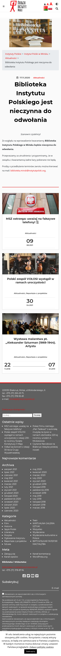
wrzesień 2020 (11, 502)
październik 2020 (12, 499)
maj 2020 (37, 469)
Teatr (35, 520)
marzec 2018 (39, 507)
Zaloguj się (9, 554)
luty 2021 (8, 487)
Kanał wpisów (11, 557)
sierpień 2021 (10, 469)
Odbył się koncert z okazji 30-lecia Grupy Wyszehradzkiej (17, 450)
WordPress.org (40, 557)
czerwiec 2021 (11, 475)
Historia (8, 526)
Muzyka (8, 535)
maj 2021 (8, 478)
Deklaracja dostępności (13, 409)
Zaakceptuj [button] (30, 651)
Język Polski (10, 529)
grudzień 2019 (39, 484)
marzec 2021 (10, 484)
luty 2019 (37, 499)
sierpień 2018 (39, 505)
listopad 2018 (39, 502)
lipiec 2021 (9, 472)
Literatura (9, 532)
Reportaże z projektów (36, 293)
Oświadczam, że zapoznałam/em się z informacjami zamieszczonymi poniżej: (24, 595)
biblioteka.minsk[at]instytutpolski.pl (19, 567)
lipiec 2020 (9, 507)
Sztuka (7, 544)
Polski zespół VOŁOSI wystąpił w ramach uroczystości (30, 280)
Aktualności (39, 78)
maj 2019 (37, 496)
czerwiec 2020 (11, 510)
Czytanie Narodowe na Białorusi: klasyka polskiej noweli (45, 447)
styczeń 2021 (10, 490)
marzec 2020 (39, 475)
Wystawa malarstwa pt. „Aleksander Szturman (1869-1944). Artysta (31, 342)
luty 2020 (37, 478)
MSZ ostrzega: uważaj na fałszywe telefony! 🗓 (30, 220)
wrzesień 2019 (39, 493)
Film (6, 523)
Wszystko (37, 529)
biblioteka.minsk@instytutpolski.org (28, 170)
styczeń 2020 (39, 481)
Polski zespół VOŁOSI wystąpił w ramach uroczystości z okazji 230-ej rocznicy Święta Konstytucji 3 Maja (16, 438)
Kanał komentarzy (42, 554)
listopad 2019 (39, 487)
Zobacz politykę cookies (42, 647)
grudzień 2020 (11, 493)
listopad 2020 (11, 496)
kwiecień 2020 (40, 472)
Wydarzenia (38, 532)
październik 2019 (41, 490)
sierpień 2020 (10, 505)
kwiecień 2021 (11, 481)
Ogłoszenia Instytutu (14, 538)
